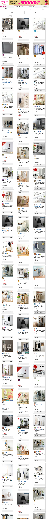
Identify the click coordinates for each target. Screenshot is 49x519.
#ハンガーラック (6, 56)
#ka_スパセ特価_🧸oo (7, 157)
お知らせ (30, 9)
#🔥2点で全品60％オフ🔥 (38, 404)
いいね (11, 63)
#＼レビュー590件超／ (6, 132)
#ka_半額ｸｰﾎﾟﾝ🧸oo (38, 429)
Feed (6, 9)
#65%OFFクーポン (22, 235)
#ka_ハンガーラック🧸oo (6, 156)
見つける (18, 9)
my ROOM (43, 9)
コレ (4, 63)
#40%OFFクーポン (38, 206)
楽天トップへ (45, 6)
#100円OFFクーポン (21, 259)
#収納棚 (42, 134)
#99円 (19, 332)
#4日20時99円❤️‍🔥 (5, 230)
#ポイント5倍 (5, 33)
